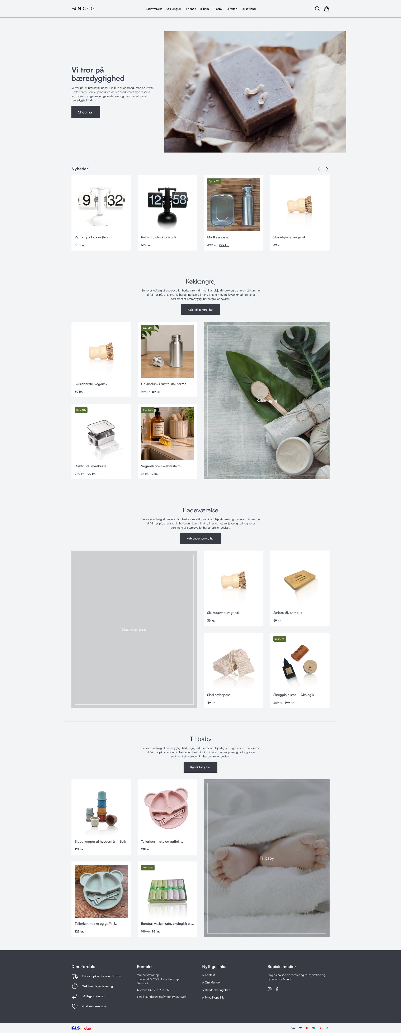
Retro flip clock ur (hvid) (92, 237)
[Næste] (327, 169)
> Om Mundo (211, 982)
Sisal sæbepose (219, 695)
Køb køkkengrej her (200, 309)
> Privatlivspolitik (213, 997)
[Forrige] (318, 169)
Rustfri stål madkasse (91, 466)
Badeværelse (154, 8)
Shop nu (85, 112)
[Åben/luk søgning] (317, 9)
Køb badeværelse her (200, 538)
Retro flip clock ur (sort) (158, 237)
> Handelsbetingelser (216, 990)
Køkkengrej (173, 8)
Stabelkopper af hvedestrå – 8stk (100, 841)
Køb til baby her (200, 767)
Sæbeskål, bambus (287, 613)
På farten (231, 8)
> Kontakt (208, 975)
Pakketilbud (248, 8)
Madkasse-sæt (218, 237)
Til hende (190, 8)
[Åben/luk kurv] (327, 9)
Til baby (217, 8)
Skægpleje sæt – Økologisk (294, 695)
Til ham (204, 8)
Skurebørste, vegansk (289, 237)
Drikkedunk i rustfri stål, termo (163, 384)
